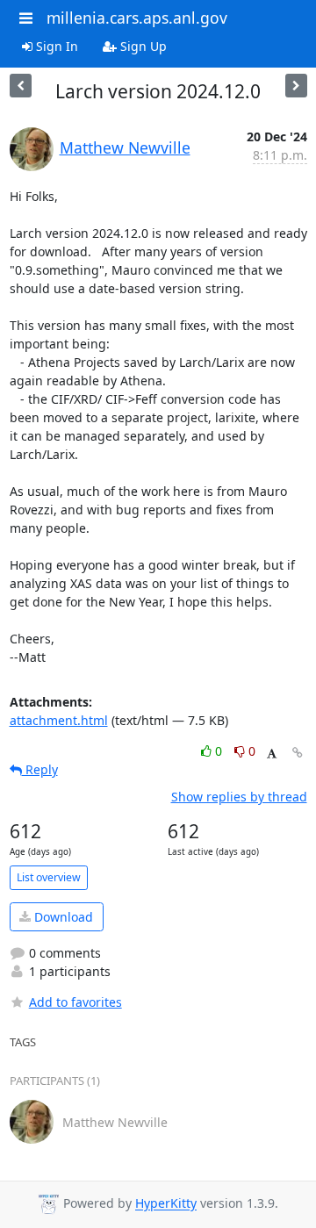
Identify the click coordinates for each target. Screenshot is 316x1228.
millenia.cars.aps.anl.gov (137, 17)
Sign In (55, 46)
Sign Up (142, 46)
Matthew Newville (125, 147)
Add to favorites (75, 1002)
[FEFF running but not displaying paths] (21, 85)
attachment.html (59, 720)
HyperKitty (166, 1204)
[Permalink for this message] (297, 753)
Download (62, 916)
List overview (49, 877)
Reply (40, 769)
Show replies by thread (239, 796)
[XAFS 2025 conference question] (296, 85)
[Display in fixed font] (272, 753)
